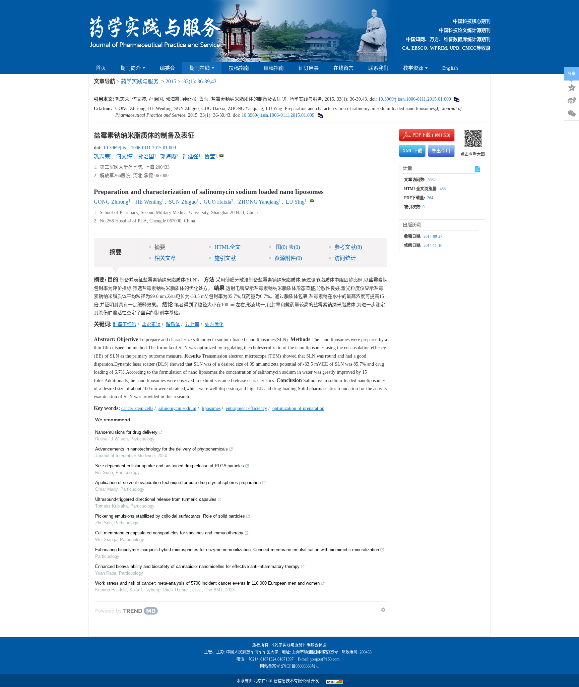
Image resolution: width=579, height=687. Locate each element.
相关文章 (165, 258)
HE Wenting (148, 202)
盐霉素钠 (151, 324)
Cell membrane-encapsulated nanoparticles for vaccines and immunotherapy (169, 532)
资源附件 (288, 258)
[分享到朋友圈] (571, 113)
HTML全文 (227, 247)
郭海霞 (168, 156)
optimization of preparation (298, 408)
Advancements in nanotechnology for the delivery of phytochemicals (161, 449)
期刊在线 (200, 68)
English (450, 68)
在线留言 (343, 68)
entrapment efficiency (246, 408)
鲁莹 (209, 156)
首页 (101, 68)
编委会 (167, 68)
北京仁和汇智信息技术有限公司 (282, 681)
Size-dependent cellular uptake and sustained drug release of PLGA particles (169, 465)
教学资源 (413, 68)
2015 (171, 81)
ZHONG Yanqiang (258, 202)
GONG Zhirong (111, 202)
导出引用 (441, 150)
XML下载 (412, 150)
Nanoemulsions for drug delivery (126, 432)
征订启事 (309, 68)
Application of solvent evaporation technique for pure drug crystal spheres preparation (178, 482)
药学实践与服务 (139, 81)
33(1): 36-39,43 (199, 81)
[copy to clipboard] (320, 115)
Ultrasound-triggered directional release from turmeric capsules (155, 499)
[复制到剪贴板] (456, 99)
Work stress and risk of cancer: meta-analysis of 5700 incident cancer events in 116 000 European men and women (207, 583)
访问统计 (345, 258)
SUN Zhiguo (183, 202)
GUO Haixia (217, 202)
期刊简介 (131, 68)
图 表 (287, 247)
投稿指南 (239, 68)
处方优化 (214, 324)
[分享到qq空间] (571, 87)
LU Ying (295, 202)
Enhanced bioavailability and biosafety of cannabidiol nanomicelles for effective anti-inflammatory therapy (197, 566)
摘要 (159, 247)
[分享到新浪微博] (571, 100)
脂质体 (173, 324)
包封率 (192, 324)
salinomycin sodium (177, 408)
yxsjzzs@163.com (324, 659)
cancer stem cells (137, 408)
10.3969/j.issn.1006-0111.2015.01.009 (414, 99)
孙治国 (146, 156)
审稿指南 (274, 68)
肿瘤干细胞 (124, 324)
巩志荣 (102, 156)
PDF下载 (415, 135)
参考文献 (348, 247)
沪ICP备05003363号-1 (300, 666)
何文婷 (124, 156)
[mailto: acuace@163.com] (312, 200)
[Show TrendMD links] (383, 610)
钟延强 (190, 156)
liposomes (211, 408)
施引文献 (225, 258)
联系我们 (378, 68)
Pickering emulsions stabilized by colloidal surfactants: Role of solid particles (170, 516)
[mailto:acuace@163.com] (221, 155)
